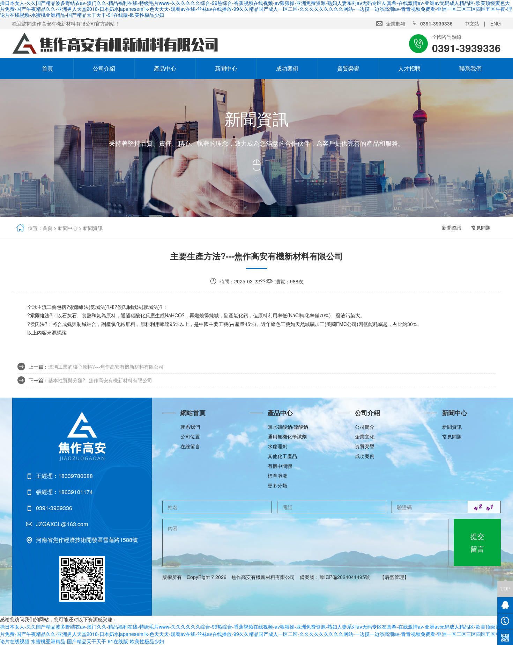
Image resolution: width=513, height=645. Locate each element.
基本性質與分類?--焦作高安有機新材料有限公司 (100, 380)
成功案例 (287, 68)
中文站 (471, 23)
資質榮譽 (348, 68)
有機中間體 (280, 465)
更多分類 (277, 485)
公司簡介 (364, 426)
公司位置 (190, 436)
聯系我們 (470, 68)
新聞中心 (226, 68)
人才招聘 (409, 68)
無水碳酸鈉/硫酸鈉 (288, 426)
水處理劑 (277, 446)
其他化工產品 (282, 455)
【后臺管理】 (394, 576)
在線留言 (190, 446)
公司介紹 (104, 68)
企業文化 (364, 436)
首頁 (43, 68)
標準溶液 (277, 475)
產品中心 (165, 68)
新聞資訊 (93, 227)
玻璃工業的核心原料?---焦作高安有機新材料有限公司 (106, 366)
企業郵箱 (396, 23)
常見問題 (481, 227)
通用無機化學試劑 (287, 436)
